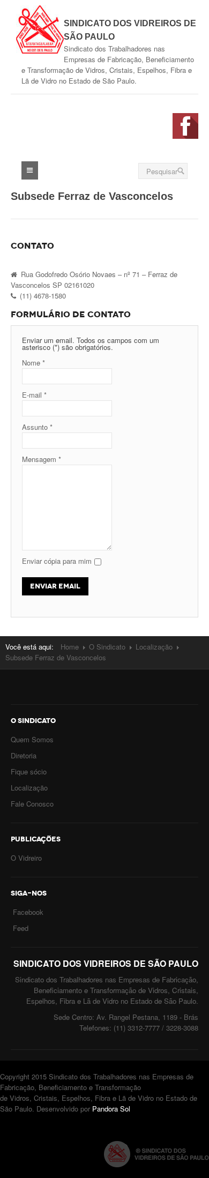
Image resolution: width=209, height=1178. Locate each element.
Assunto (37, 427)
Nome (33, 362)
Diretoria (23, 755)
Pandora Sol (111, 1109)
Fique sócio (29, 771)
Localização (154, 647)
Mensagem (41, 459)
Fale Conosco (32, 804)
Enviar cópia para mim (57, 561)
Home (70, 647)
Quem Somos (32, 739)
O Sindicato (107, 647)
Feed (20, 928)
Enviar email (55, 586)
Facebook (28, 912)
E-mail (34, 395)
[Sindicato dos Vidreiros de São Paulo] (40, 27)
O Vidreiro (26, 858)
